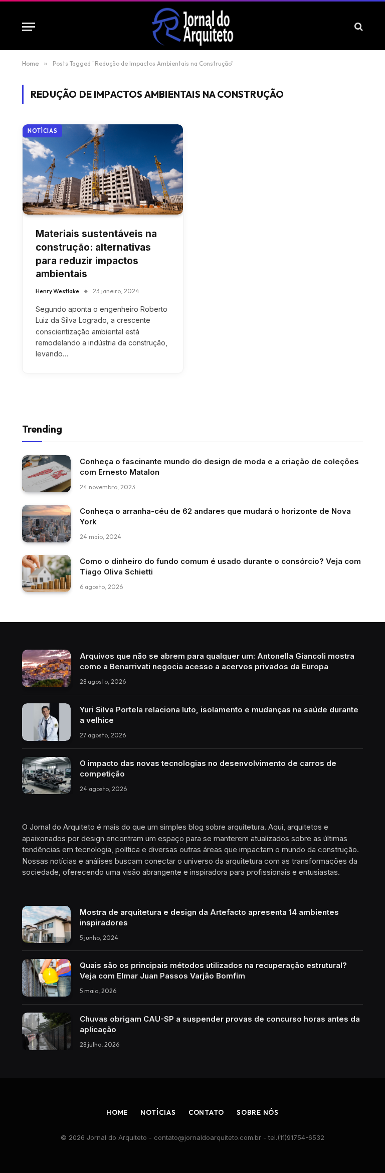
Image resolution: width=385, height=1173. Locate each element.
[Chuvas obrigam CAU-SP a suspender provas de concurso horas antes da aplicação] (46, 1031)
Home (117, 1112)
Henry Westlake (57, 291)
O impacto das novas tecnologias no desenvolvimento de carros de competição (208, 768)
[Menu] (28, 27)
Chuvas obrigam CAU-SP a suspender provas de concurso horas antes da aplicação (220, 1024)
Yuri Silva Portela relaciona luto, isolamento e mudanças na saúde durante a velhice (219, 715)
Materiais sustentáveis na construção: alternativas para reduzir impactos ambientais (96, 254)
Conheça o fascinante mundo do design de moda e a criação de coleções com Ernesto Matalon (219, 467)
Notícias (42, 130)
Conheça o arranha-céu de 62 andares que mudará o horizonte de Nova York (215, 516)
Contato (206, 1112)
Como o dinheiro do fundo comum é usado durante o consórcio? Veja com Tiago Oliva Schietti (220, 566)
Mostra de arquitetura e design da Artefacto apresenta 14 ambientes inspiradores (209, 917)
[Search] (357, 27)
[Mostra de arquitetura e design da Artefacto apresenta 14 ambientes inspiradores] (46, 924)
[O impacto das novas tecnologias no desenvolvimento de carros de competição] (46, 776)
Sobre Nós (258, 1112)
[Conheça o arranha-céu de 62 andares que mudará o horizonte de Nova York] (46, 523)
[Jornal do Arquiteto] (192, 27)
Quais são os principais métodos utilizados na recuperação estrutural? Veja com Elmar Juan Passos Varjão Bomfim (213, 970)
